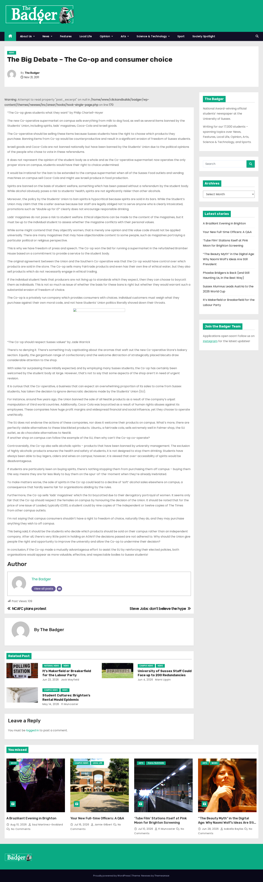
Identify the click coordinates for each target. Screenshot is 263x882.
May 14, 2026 (50, 704)
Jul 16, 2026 (82, 824)
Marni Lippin (162, 679)
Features (66, 36)
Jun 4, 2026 (145, 679)
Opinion (105, 36)
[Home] (10, 36)
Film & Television (156, 763)
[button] (257, 36)
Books (215, 763)
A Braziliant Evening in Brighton (224, 223)
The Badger (32, 72)
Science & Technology (152, 36)
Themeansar (161, 875)
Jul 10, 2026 (146, 829)
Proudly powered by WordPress (112, 875)
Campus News (146, 665)
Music (14, 763)
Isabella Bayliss (233, 829)
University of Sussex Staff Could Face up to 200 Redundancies (165, 673)
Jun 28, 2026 (211, 829)
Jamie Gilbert (103, 824)
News (46, 36)
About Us (26, 36)
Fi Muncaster (69, 704)
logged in (32, 730)
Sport (181, 36)
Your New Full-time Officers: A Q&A (227, 232)
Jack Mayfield (69, 679)
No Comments (21, 829)
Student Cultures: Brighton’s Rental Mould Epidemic (66, 697)
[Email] (59, 588)
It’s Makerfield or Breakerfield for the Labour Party (66, 673)
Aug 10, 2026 (19, 824)
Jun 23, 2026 (50, 679)
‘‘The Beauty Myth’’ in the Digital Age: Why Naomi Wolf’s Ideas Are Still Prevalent (228, 259)
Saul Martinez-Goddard (47, 824)
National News (51, 665)
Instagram (210, 341)
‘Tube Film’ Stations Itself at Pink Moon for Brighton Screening (160, 820)
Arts (124, 36)
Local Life (86, 36)
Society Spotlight (204, 36)
